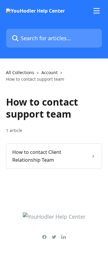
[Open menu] (96, 10)
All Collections (20, 72)
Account (49, 72)
